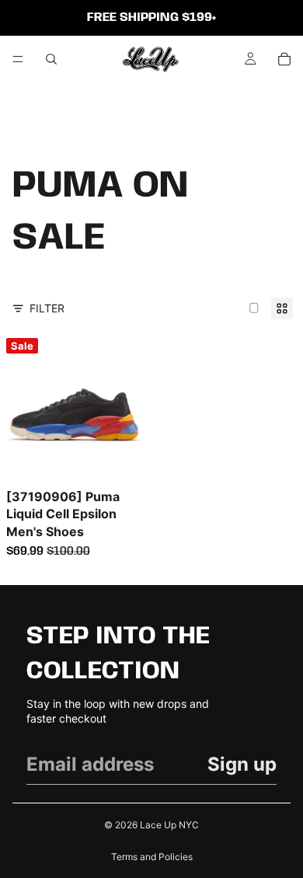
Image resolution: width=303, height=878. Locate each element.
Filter (47, 308)
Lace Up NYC (169, 825)
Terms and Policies (152, 856)
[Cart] (284, 59)
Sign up (242, 764)
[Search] (51, 59)
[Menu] (18, 59)
